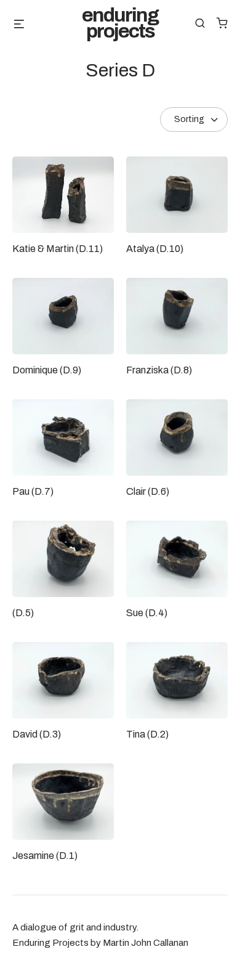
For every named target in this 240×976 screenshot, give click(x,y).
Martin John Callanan (145, 943)
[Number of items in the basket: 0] (222, 22)
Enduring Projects (120, 23)
